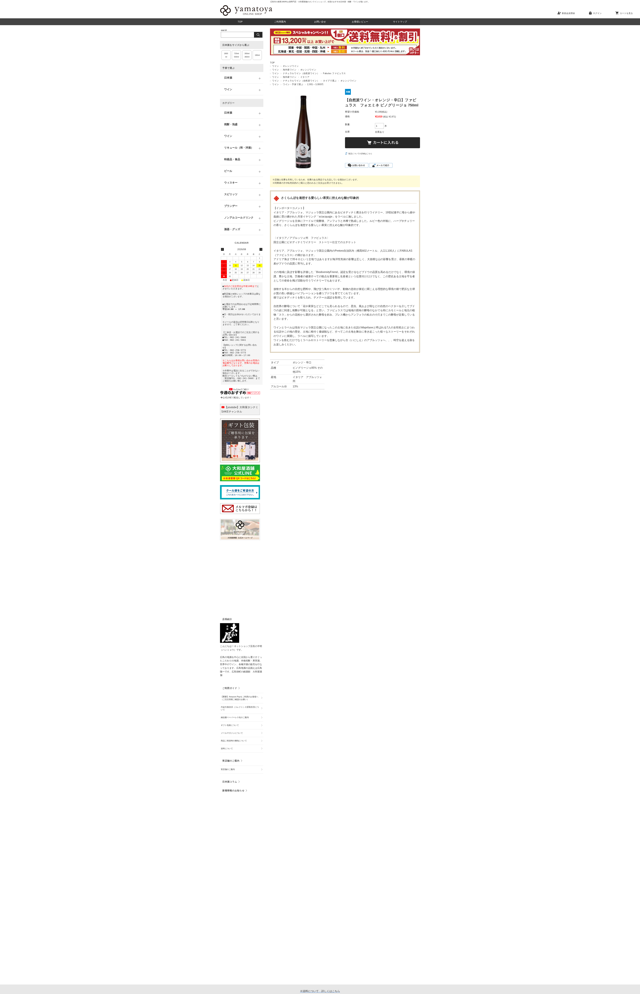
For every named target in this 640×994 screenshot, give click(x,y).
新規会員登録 (568, 13)
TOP (240, 21)
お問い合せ (320, 21)
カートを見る (626, 13)
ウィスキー (231, 182)
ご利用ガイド (229, 688)
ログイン (597, 13)
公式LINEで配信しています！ (237, 397)
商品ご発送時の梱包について (234, 741)
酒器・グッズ (232, 229)
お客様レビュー (360, 21)
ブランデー (231, 205)
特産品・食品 (232, 159)
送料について (227, 748)
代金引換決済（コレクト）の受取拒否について (240, 708)
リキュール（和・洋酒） (239, 147)
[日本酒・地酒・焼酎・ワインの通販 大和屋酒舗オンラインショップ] (246, 15)
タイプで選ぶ (330, 80)
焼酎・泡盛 (231, 124)
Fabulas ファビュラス (334, 73)
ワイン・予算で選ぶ (293, 84)
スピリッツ (231, 194)
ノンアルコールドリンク (239, 217)
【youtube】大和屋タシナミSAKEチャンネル (239, 409)
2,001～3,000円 (315, 84)
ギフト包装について (230, 725)
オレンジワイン (291, 66)
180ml (257, 55)
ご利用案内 (280, 21)
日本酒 (228, 77)
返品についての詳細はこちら (360, 154)
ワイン (275, 66)
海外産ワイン (289, 69)
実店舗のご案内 (231, 760)
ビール (228, 171)
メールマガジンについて (232, 733)
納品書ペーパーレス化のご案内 (235, 717)
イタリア (305, 77)
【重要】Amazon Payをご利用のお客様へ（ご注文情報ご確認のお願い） (239, 698)
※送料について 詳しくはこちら (320, 991)
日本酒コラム (229, 781)
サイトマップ (400, 21)
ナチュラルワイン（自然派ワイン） (301, 73)
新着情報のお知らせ (233, 790)
